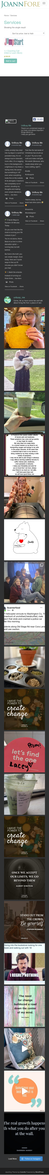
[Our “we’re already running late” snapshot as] (24, 370)
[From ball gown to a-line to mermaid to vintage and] (24, 751)
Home (6, 15)
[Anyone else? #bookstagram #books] (24, 963)
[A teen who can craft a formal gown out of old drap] (24, 497)
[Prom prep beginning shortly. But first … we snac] (24, 667)
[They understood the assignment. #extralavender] (24, 412)
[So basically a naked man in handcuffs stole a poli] (24, 624)
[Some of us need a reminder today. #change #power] (24, 836)
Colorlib (23, 1172)
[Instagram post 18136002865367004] (24, 709)
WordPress (39, 1172)
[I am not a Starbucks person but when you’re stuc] (24, 794)
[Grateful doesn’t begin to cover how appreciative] (24, 455)
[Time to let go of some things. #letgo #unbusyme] (24, 1006)
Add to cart (10, 61)
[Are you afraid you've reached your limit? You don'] (24, 879)
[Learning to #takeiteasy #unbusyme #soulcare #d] (24, 1048)
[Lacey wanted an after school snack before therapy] (24, 327)
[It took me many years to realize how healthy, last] (24, 1133)
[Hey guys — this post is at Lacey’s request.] (24, 539)
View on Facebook (11, 203)
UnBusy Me (17, 142)
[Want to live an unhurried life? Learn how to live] (24, 921)
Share (22, 203)
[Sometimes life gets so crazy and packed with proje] (24, 1091)
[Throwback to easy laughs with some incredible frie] (24, 582)
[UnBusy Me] (10, 121)
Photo (11, 198)
